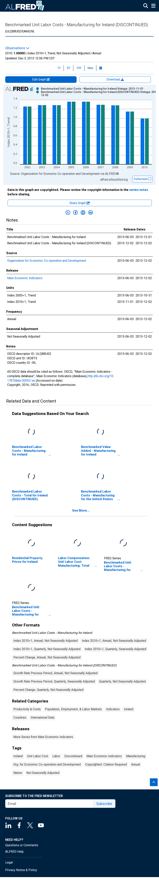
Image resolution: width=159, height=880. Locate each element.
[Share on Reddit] (83, 212)
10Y (78, 68)
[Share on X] (68, 212)
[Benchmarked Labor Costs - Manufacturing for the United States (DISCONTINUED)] (100, 476)
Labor (56, 756)
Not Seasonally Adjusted (42, 773)
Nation (17, 773)
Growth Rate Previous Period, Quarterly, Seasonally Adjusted (54, 681)
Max (90, 68)
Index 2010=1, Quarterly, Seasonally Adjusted (115, 649)
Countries (19, 717)
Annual (135, 764)
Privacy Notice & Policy (21, 870)
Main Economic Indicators (24, 278)
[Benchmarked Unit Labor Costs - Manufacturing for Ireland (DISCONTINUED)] (31, 588)
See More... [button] (81, 510)
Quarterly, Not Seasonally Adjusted (122, 681)
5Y (68, 68)
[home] (24, 6)
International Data (42, 717)
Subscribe (104, 804)
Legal (9, 862)
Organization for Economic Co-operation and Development (46, 260)
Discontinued (73, 756)
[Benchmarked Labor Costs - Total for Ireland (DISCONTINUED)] (31, 476)
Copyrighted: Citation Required (106, 764)
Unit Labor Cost (37, 756)
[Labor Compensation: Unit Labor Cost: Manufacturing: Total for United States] (77, 543)
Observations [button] (15, 48)
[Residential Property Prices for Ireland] (31, 543)
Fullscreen (141, 179)
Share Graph (77, 203)
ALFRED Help (14, 851)
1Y (59, 68)
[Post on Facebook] (75, 212)
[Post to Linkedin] (90, 212)
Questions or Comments (21, 845)
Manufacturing (135, 756)
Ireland (128, 709)
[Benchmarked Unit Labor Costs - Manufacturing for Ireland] (123, 543)
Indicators (113, 709)
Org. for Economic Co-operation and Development (47, 764)
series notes (138, 190)
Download (113, 79)
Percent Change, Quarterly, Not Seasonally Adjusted (48, 690)
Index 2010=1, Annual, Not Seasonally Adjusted (45, 641)
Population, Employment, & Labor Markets (73, 709)
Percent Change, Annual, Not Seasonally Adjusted (46, 657)
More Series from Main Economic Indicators (43, 737)
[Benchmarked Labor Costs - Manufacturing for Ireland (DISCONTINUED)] (31, 432)
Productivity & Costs (27, 709)
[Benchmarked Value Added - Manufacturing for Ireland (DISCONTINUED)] (100, 432)
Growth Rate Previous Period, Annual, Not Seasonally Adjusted (55, 673)
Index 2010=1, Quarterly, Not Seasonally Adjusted (46, 649)
